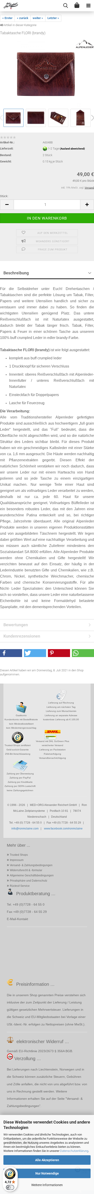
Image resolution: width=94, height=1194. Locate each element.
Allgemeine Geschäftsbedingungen (32, 875)
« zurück (22, 18)
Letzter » (53, 18)
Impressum (17, 860)
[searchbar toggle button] (65, 5)
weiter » (38, 18)
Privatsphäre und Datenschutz (28, 880)
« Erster (7, 18)
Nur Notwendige (47, 1173)
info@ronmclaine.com (25, 828)
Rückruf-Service (20, 885)
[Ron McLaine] (9, 5)
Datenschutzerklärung (74, 1151)
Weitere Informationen (47, 1185)
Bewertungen (15, 624)
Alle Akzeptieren (47, 1160)
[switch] (10, 1187)
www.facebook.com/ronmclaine (63, 828)
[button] (7, 205)
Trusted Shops (19, 854)
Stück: (4, 196)
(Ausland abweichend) (72, 148)
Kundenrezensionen (21, 636)
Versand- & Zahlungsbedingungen (31, 865)
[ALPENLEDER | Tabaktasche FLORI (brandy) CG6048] (47, 73)
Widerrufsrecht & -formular (26, 870)
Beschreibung (16, 273)
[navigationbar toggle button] (88, 5)
